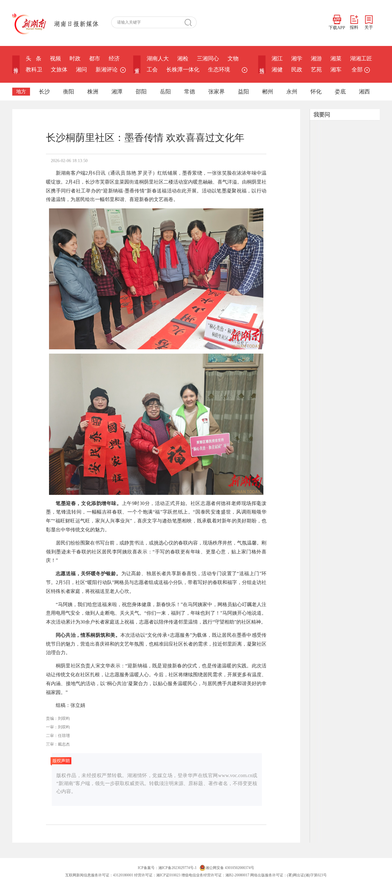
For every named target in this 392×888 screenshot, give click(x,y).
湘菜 (335, 58)
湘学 (296, 58)
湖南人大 (158, 58)
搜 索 (190, 22)
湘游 (316, 58)
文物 (233, 58)
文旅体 (59, 69)
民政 (296, 69)
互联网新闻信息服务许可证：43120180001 (99, 875)
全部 (357, 69)
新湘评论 (107, 69)
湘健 (277, 69)
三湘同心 (208, 58)
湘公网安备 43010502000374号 (229, 868)
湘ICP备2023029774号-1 (177, 868)
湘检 (182, 58)
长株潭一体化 (182, 69)
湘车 (335, 69)
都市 (94, 58)
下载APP (337, 27)
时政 (75, 58)
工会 (152, 69)
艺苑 (316, 69)
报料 (354, 27)
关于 (368, 27)
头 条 (33, 58)
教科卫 (34, 69)
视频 (55, 58)
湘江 (277, 58)
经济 (114, 58)
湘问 (81, 69)
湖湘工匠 (361, 58)
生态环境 (219, 69)
